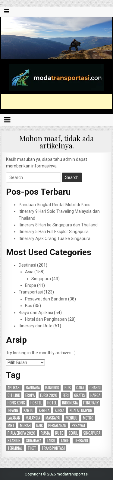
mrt (11, 425)
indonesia (70, 403)
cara (80, 388)
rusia (45, 433)
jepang (13, 410)
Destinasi (27, 265)
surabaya (33, 440)
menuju (71, 418)
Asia (29, 271)
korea (59, 410)
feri (66, 395)
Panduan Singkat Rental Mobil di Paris (54, 204)
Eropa (30, 285)
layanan (14, 418)
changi (95, 388)
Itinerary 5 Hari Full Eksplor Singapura (54, 231)
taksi (51, 440)
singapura (91, 433)
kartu (28, 410)
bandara (33, 388)
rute (59, 433)
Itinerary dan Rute (35, 325)
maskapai (53, 418)
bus (67, 388)
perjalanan (57, 425)
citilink (14, 395)
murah (25, 425)
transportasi (53, 448)
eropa (30, 395)
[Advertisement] (57, 101)
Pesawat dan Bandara (46, 299)
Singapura (41, 278)
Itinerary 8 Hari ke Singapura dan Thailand (58, 224)
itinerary (91, 403)
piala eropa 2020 (21, 433)
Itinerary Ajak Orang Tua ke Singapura (54, 238)
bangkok (52, 388)
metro (88, 418)
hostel (36, 403)
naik (39, 425)
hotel (52, 403)
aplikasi (14, 388)
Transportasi (31, 292)
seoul (73, 433)
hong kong (16, 403)
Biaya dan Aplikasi (36, 312)
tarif (65, 440)
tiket (32, 448)
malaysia (33, 418)
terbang (81, 440)
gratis (79, 395)
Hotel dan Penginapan (46, 319)
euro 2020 (48, 395)
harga (95, 395)
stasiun (14, 440)
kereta (44, 410)
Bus (28, 305)
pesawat (79, 425)
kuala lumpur (81, 410)
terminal (15, 448)
